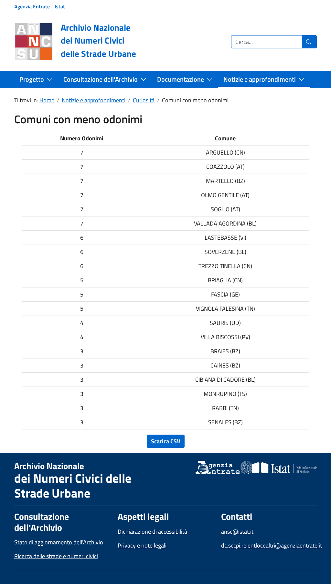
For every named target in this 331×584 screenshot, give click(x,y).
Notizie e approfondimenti (259, 79)
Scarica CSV (165, 441)
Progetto (31, 79)
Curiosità (144, 100)
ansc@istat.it (237, 531)
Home (46, 100)
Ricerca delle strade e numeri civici (56, 556)
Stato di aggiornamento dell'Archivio (58, 542)
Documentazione (180, 79)
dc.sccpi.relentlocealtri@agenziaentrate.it (271, 545)
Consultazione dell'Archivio (100, 79)
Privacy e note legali (142, 545)
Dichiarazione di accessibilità (152, 531)
